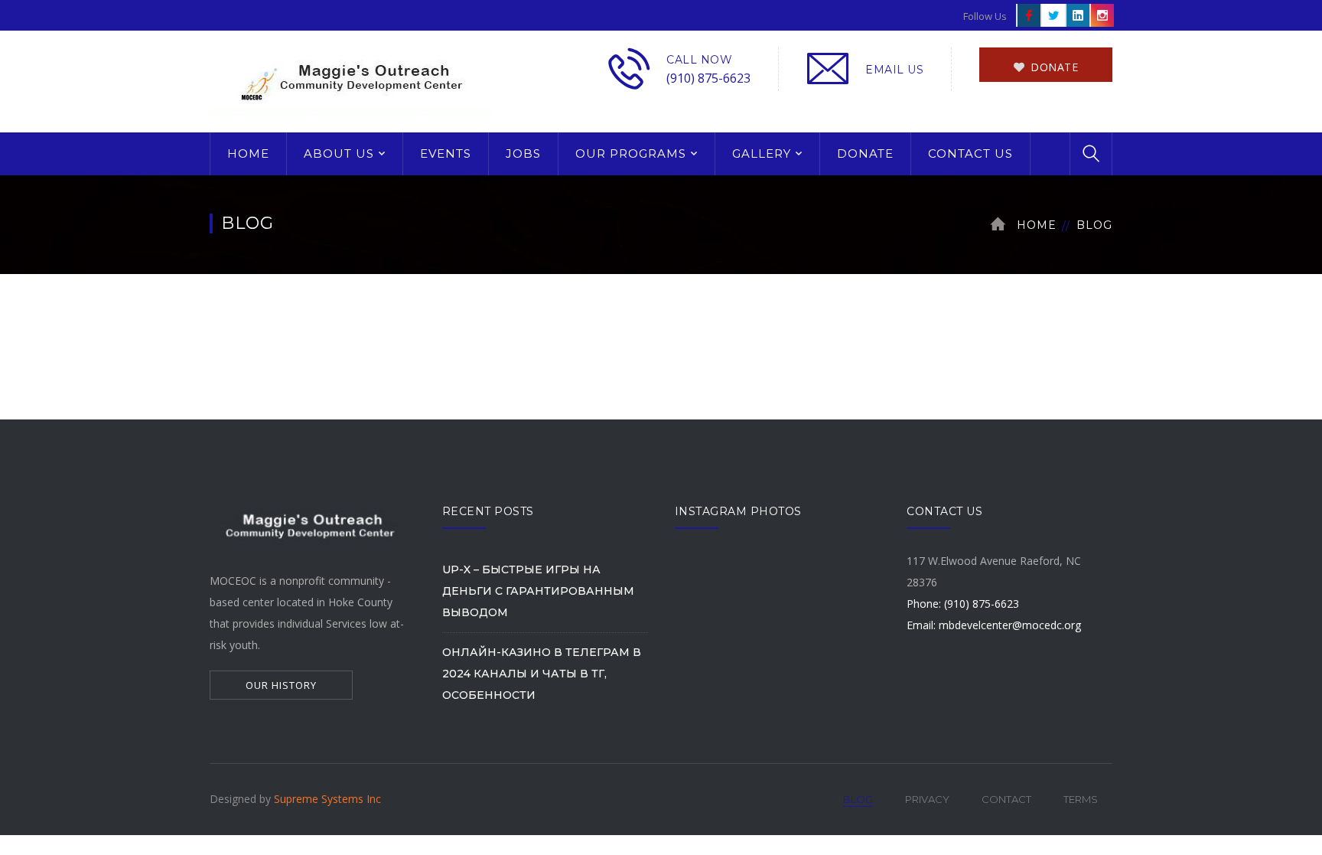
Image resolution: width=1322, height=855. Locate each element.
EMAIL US (894, 70)
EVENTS (445, 153)
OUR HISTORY (281, 685)
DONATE (865, 153)
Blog (858, 799)
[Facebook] (1027, 15)
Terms (1080, 799)
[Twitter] (1051, 15)
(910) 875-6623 (708, 78)
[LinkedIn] (1076, 15)
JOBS (523, 153)
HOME (248, 153)
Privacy (927, 799)
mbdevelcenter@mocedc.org (1010, 625)
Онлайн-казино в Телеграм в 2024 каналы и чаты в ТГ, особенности (541, 673)
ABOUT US (339, 153)
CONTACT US (970, 153)
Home (1037, 225)
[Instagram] (1100, 15)
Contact (1006, 799)
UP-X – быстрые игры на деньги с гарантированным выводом (538, 591)
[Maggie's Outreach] (351, 80)
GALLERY (761, 153)
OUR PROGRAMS (630, 153)
